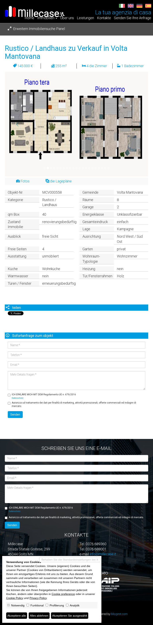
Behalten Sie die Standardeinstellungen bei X (69, 559)
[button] (15, 124)
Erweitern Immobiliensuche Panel (38, 29)
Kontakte (104, 18)
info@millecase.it (103, 554)
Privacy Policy (38, 598)
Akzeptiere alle (16, 615)
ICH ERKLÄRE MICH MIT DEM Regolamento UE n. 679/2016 (44, 396)
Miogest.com (119, 614)
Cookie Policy (14, 598)
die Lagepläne (60, 181)
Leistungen (85, 18)
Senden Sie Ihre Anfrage (132, 18)
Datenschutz (18, 398)
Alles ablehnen (39, 615)
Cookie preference (63, 594)
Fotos (24, 181)
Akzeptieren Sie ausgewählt (69, 615)
